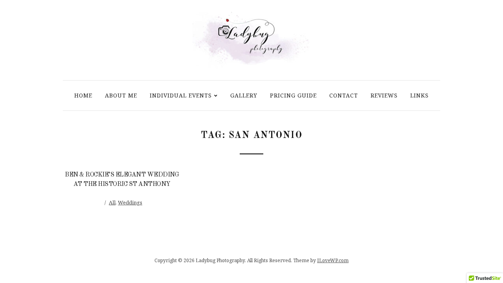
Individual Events (181, 95)
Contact (343, 95)
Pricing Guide (293, 95)
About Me (121, 95)
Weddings (130, 202)
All (112, 202)
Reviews (384, 95)
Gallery (243, 95)
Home (83, 95)
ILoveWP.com (333, 260)
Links (419, 95)
